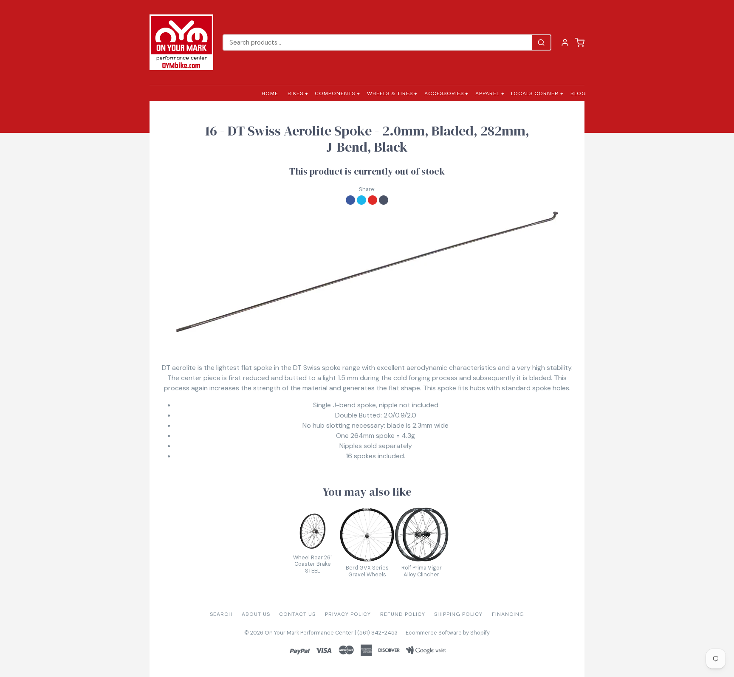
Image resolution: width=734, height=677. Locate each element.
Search (221, 614)
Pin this (372, 200)
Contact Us (297, 614)
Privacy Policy (348, 614)
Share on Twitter (361, 200)
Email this (383, 200)
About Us (256, 614)
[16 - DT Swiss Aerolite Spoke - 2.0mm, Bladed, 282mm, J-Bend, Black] (367, 272)
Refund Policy (402, 614)
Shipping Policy (458, 614)
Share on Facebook (350, 200)
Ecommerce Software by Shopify (448, 632)
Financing (508, 614)
